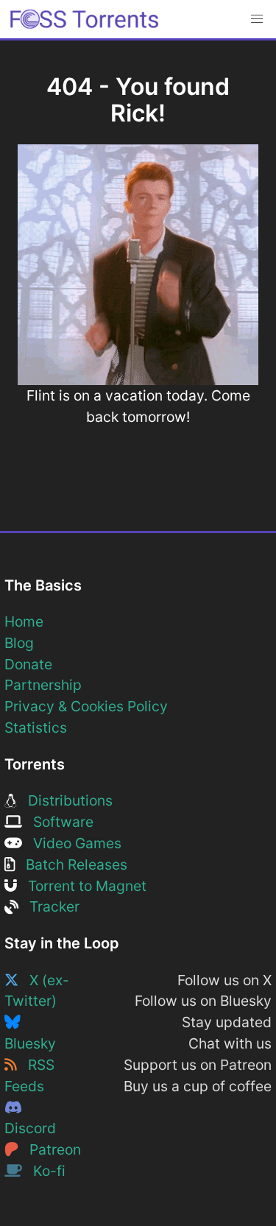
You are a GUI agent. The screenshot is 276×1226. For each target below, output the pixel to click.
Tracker (48, 906)
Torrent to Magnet (81, 886)
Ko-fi (44, 1171)
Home (23, 621)
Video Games (71, 843)
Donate (28, 664)
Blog (19, 643)
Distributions (65, 800)
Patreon (49, 1149)
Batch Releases (71, 864)
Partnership (43, 685)
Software (57, 822)
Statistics (35, 727)
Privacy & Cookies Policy (86, 706)
